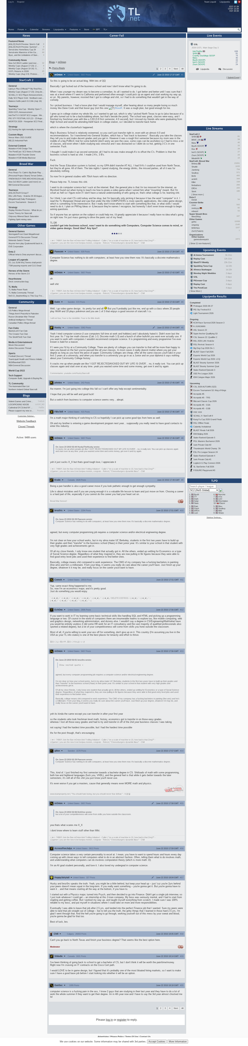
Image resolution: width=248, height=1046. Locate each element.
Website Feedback (26, 421)
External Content (17, 146)
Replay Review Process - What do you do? (26, 210)
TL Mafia (13, 287)
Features (74, 29)
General (13, 86)
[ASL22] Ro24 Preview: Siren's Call (24, 44)
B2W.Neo (196, 228)
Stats (196, 503)
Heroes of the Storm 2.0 (19, 273)
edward (195, 211)
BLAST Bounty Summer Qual (206, 366)
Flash (196, 508)
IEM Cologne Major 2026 (204, 377)
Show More (195, 291)
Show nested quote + (71, 665)
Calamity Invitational (202, 427)
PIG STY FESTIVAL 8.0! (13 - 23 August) (26, 118)
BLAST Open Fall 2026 (203, 352)
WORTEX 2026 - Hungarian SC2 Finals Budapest (26, 121)
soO (220, 499)
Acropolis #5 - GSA (201, 405)
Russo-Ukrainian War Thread (21, 317)
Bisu (220, 506)
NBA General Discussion (19, 365)
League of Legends (18, 260)
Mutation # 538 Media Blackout (22, 158)
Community (26, 302)
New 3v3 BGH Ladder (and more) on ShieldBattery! (24, 63)
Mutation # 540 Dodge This (20, 148)
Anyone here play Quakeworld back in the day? (26, 243)
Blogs (26, 395)
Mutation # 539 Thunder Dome (22, 155)
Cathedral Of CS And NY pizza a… (21, 407)
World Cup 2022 (17, 370)
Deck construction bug (19, 281)
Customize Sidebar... (26, 416)
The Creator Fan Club (18, 334)
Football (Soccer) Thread (20, 356)
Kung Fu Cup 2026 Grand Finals (207, 419)
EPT (98, 29)
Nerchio (221, 494)
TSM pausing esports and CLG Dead (25, 265)
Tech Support (15, 375)
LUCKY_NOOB (39, 404)
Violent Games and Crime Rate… (21, 401)
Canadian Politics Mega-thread (22, 323)
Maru (195, 58)
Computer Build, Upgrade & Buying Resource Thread (26, 378)
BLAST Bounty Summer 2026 (206, 363)
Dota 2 (12, 252)
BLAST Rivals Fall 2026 (203, 430)
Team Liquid (210, 2)
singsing (195, 225)
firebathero (196, 185)
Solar (196, 501)
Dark (196, 499)
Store (86, 29)
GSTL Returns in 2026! (19, 71)
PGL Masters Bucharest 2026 (206, 441)
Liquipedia (225, 2)
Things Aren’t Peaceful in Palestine (24, 313)
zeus (194, 205)
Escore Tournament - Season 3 (22, 202)
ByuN (196, 494)
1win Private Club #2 (202, 445)
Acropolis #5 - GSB (201, 408)
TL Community (16, 383)
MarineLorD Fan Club (18, 331)
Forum (21, 29)
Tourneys (13, 106)
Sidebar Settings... (214, 517)
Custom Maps (16, 134)
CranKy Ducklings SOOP (204, 56)
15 (43, 50)
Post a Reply (58, 68)
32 (43, 63)
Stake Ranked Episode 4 (204, 456)
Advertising (103, 1036)
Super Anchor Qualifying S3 (205, 333)
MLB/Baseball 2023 (17, 362)
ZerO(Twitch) (197, 231)
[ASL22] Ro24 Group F (19, 193)
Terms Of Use (131, 1036)
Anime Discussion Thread (20, 348)
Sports (12, 353)
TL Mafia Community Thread (21, 293)
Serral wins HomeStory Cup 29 (22, 50)
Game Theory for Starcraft (20, 213)
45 (43, 71)
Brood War (26, 164)
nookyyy (195, 208)
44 (43, 52)
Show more (198, 194)
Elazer (222, 503)
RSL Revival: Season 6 (203, 344)
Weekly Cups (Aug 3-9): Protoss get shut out (24, 74)
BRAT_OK (196, 140)
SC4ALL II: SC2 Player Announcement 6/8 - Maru (26, 95)
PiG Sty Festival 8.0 (202, 309)
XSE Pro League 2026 (203, 373)
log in (109, 1019)
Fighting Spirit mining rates (20, 219)
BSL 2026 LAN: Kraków (203, 341)
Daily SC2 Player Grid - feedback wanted (26, 98)
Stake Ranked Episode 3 (204, 370)
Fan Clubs (14, 328)
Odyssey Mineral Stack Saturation (24, 216)
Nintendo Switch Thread (19, 240)
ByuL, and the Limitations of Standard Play (24, 55)
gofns (194, 222)
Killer (194, 182)
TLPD (214, 480)
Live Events (214, 35)
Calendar (34, 29)
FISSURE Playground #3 (204, 470)
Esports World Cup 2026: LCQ (206, 359)
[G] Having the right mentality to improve (26, 129)
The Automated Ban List (19, 386)
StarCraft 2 (26, 80)
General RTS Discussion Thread (23, 237)
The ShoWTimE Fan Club (20, 337)
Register (21, 2)
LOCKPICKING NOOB (19, 404)
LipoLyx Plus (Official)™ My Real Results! (26, 89)
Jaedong (195, 170)
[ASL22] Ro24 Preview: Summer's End (24, 47)
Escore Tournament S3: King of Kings (209, 390)
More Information (178, 1041)
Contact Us (145, 1036)
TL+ (105, 29)
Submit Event (233, 77)
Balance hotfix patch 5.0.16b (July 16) (25, 101)
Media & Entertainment (20, 342)
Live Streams (214, 128)
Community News (18, 60)
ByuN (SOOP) (199, 60)
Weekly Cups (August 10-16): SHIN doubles (24, 68)
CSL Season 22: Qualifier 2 (205, 337)
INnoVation (223, 501)
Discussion (228, 69)
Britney (195, 164)
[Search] (239, 30)
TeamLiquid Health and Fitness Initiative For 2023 (26, 359)
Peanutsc (40, 411)
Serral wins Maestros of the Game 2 (24, 52)
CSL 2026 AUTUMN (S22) (204, 387)
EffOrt (194, 188)
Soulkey (195, 173)
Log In (11, 2)
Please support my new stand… (21, 411)
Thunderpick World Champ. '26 (207, 448)
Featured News (16, 41)
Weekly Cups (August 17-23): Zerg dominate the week (24, 66)
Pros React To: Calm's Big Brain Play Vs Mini (26, 172)
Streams (46, 29)
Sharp (221, 513)
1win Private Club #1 (202, 459)
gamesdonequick (201, 239)
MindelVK (196, 158)
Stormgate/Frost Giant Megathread (24, 234)
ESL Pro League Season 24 (205, 452)
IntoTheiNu (197, 51)
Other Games (26, 225)
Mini (220, 511)
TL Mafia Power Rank (18, 289)
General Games (17, 231)
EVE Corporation (16, 246)
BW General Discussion (19, 185)
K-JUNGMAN (199, 326)
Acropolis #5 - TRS (201, 397)
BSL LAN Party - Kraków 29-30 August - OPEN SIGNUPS (26, 196)
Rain (196, 506)
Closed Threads (26, 426)
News (26, 35)
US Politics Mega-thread (19, 310)
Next (176, 69)
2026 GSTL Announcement (20, 112)
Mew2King (196, 216)
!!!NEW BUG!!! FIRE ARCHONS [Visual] (26, 179)
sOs (220, 497)
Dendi (194, 200)
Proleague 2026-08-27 (203, 306)
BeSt (194, 176)
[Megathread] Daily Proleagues (22, 199)
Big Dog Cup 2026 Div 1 (203, 348)
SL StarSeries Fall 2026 (203, 467)
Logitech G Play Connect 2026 (206, 463)
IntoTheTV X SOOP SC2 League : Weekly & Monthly (26, 115)
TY (195, 497)
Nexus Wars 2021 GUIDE (20, 137)
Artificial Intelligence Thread (20, 320)
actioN (194, 179)
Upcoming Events (214, 250)
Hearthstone (15, 279)
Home (11, 29)
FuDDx (41, 407)
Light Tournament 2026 (203, 313)
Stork (194, 191)
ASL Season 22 (200, 330)
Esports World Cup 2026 (204, 355)
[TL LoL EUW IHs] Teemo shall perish (25, 262)
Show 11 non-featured (200, 243)
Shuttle (195, 167)
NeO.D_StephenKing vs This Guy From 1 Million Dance (26, 296)
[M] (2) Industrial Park (18, 140)
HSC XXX (197, 412)
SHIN (195, 53)
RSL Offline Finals (201, 423)
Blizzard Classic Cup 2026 (205, 401)
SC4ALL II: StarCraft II (203, 416)
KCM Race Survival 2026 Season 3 (208, 323)
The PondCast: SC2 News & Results (25, 152)
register (122, 1019)
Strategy (13, 126)
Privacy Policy (117, 1036)
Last (196, 513)
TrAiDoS (41, 401)
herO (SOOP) (199, 62)
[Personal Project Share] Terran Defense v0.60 (26, 176)
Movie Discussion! (17, 345)
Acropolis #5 (198, 394)
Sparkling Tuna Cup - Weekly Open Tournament (26, 109)
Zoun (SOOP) (199, 64)
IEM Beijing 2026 (200, 434)
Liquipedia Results (214, 296)
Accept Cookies (157, 1041)
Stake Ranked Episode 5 (204, 437)
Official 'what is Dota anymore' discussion (26, 254)
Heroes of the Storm (19, 271)
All (182, 69)
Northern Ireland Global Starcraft (23, 389)
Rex (193, 149)
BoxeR (118, 108)
